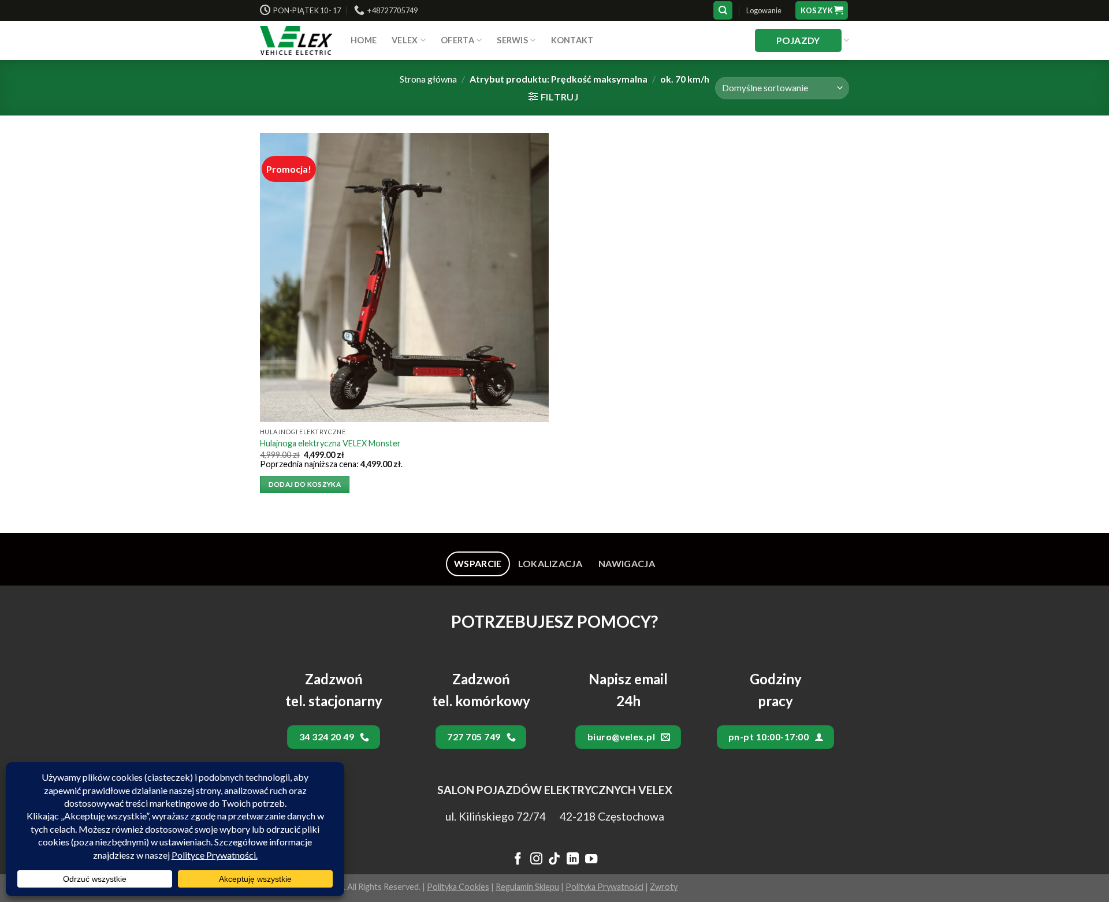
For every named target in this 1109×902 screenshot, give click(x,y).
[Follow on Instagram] (536, 860)
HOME (364, 40)
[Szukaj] (722, 10)
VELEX (405, 40)
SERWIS (512, 40)
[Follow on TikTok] (554, 860)
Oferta (457, 40)
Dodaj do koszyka (305, 484)
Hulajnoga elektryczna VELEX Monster (330, 443)
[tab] (478, 563)
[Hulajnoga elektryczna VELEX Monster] (404, 277)
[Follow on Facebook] (518, 860)
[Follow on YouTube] (591, 860)
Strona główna (428, 78)
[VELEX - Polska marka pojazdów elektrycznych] (296, 40)
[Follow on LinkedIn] (573, 860)
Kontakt (572, 40)
